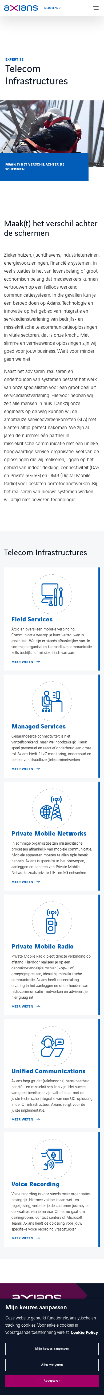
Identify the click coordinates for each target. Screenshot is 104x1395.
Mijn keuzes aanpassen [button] (52, 1349)
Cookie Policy (84, 1332)
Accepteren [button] (52, 1381)
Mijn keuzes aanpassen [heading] (36, 1307)
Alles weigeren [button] (52, 1365)
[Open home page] (21, 8)
